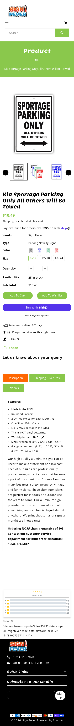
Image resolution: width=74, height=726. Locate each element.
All (36, 60)
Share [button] (13, 348)
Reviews (13, 388)
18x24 (59, 258)
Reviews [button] (8, 621)
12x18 (45, 258)
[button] (7, 22)
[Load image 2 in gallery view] (37, 171)
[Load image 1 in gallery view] (18, 171)
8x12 (33, 258)
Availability (11, 277)
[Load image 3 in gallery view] (56, 171)
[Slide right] (68, 172)
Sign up (60, 695)
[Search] (62, 33)
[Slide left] (5, 172)
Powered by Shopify (50, 720)
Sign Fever (35, 235)
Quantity (9, 268)
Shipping (8, 221)
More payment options (37, 315)
